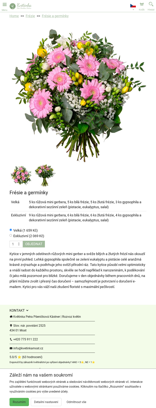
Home (14, 16)
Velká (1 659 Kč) (25, 230)
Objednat (33, 244)
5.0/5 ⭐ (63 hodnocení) (26, 357)
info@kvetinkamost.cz (28, 348)
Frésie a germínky (55, 16)
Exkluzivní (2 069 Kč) (28, 236)
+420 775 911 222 (25, 339)
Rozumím (19, 402)
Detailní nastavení (46, 402)
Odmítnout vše (76, 402)
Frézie (30, 16)
